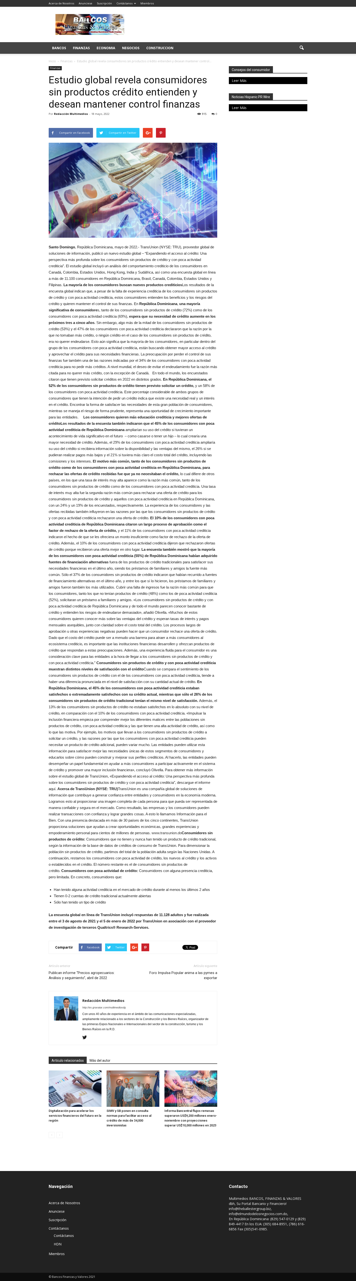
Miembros (147, 3)
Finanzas (81, 48)
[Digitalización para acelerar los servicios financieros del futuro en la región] (75, 1088)
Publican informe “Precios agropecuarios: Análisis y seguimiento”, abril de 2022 (82, 975)
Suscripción (104, 3)
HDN (58, 1244)
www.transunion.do (167, 833)
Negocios (130, 48)
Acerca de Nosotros (61, 3)
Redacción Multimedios (71, 114)
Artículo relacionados (68, 1060)
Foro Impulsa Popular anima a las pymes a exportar (183, 975)
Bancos (59, 48)
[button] (301, 48)
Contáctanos (124, 3)
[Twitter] (86, 1038)
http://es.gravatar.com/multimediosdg (104, 1007)
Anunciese (85, 3)
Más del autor (100, 1060)
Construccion (159, 48)
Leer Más (239, 80)
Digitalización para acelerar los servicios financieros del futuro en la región (75, 1115)
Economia (106, 48)
